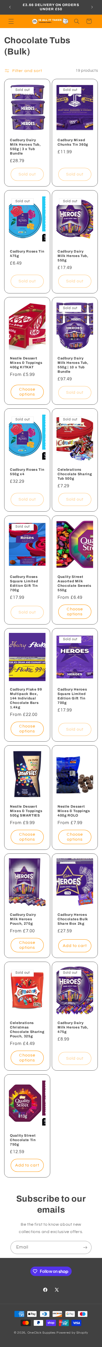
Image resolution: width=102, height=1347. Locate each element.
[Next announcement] (92, 7)
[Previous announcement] (10, 7)
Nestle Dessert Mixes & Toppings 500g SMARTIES (26, 810)
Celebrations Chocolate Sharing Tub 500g (75, 474)
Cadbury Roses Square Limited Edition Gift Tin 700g (24, 583)
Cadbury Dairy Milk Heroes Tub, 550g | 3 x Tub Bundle (25, 146)
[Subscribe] (85, 1247)
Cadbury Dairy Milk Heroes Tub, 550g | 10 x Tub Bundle (73, 365)
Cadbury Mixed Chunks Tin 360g (73, 142)
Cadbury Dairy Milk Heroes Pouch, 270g (23, 919)
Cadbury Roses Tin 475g (27, 253)
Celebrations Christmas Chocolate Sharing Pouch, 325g (27, 1029)
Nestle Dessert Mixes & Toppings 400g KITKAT (26, 363)
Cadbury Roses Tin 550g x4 (27, 472)
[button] (11, 21)
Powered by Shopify (72, 1332)
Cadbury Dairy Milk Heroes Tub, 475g (73, 1027)
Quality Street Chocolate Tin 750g (23, 1140)
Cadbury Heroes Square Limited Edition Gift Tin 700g (72, 696)
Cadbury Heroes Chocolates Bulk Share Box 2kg (73, 919)
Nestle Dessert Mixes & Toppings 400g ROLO (74, 810)
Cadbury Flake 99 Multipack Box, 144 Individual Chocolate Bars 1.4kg (26, 698)
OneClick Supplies (41, 1332)
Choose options (27, 392)
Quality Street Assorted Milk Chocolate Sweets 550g (74, 583)
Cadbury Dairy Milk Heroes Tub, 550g (73, 255)
